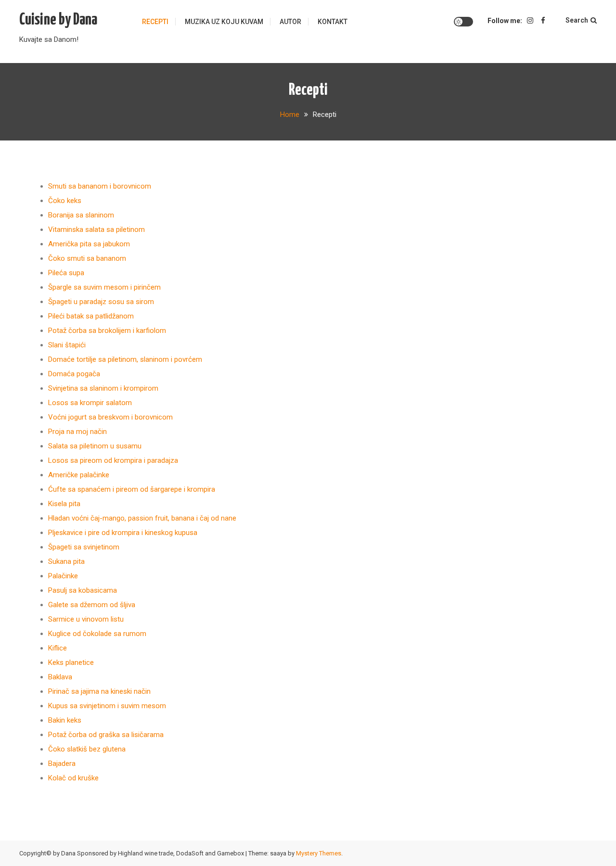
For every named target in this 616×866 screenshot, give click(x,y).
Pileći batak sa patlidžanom (91, 316)
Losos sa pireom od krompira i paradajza (113, 460)
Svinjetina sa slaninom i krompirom (103, 388)
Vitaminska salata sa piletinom (96, 229)
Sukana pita (66, 561)
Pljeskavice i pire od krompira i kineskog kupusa (122, 532)
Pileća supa (66, 272)
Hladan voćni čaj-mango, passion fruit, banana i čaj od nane (142, 518)
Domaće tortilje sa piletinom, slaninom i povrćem (125, 359)
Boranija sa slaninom (81, 215)
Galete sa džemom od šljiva (91, 604)
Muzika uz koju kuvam (224, 21)
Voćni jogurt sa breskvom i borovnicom (110, 417)
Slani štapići (67, 345)
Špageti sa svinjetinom (83, 547)
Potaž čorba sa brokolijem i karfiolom (107, 330)
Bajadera (62, 763)
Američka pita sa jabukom (89, 244)
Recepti (155, 21)
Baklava (60, 677)
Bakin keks (64, 720)
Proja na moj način (77, 431)
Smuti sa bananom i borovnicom (99, 186)
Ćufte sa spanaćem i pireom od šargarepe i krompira (131, 489)
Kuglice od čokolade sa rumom (97, 633)
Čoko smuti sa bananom (87, 258)
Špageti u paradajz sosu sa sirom (101, 301)
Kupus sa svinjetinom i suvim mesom (107, 705)
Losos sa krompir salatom (90, 402)
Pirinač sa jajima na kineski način (99, 691)
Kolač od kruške (73, 778)
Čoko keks (64, 200)
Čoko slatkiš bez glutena (87, 749)
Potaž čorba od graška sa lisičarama (106, 734)
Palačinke (63, 576)
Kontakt (332, 21)
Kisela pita (64, 503)
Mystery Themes (318, 853)
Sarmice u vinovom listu (86, 619)
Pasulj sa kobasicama (82, 590)
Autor (290, 21)
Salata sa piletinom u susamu (94, 446)
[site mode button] (463, 21)
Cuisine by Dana (58, 20)
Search (576, 20)
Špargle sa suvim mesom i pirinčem (104, 287)
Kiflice (57, 648)
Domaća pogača (74, 373)
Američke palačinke (78, 475)
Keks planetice (71, 662)
